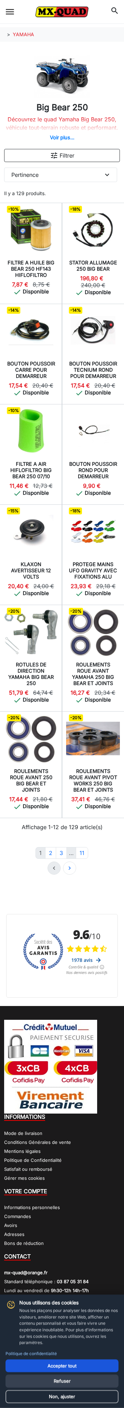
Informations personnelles (32, 1207)
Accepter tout (62, 1365)
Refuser (62, 1381)
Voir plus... (62, 137)
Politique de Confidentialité (33, 1160)
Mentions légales (22, 1151)
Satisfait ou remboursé (28, 1169)
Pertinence (61, 175)
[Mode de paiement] (50, 1066)
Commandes (17, 1216)
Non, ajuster (62, 1396)
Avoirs (10, 1225)
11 (82, 852)
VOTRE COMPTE (25, 1191)
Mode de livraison (23, 1133)
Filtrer (62, 155)
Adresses (14, 1234)
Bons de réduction (24, 1243)
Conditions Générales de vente (37, 1142)
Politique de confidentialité (31, 1353)
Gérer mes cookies (24, 1178)
